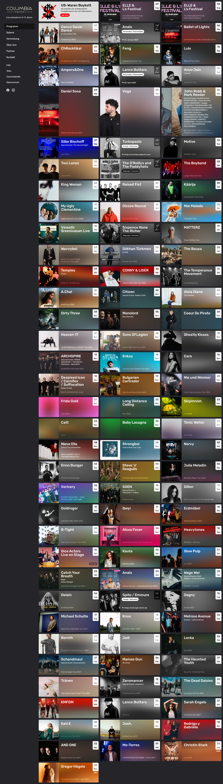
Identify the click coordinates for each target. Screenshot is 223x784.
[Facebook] (8, 90)
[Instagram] (13, 90)
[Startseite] (19, 9)
